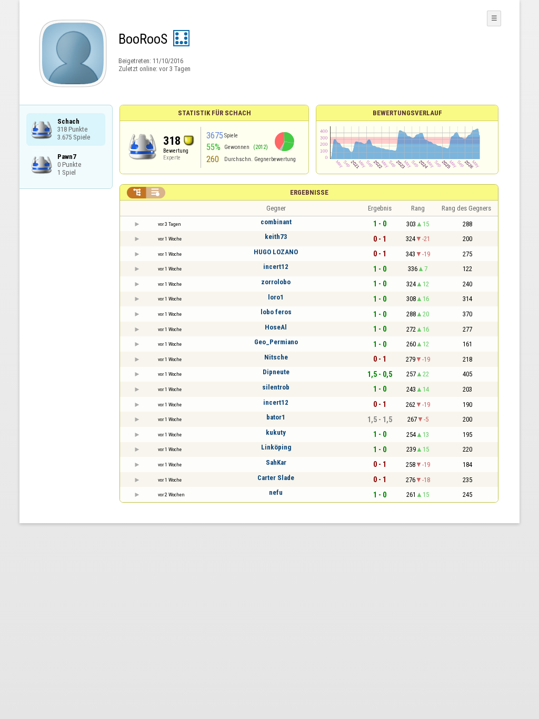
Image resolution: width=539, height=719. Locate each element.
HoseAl (276, 327)
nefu (276, 492)
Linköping (276, 447)
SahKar (276, 462)
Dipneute (276, 372)
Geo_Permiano (276, 342)
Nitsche (276, 357)
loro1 (276, 297)
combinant (276, 222)
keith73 (276, 237)
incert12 (275, 267)
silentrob (276, 387)
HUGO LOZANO (276, 252)
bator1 (275, 417)
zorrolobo (276, 282)
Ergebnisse (309, 192)
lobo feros (276, 312)
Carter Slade (275, 478)
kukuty (276, 432)
